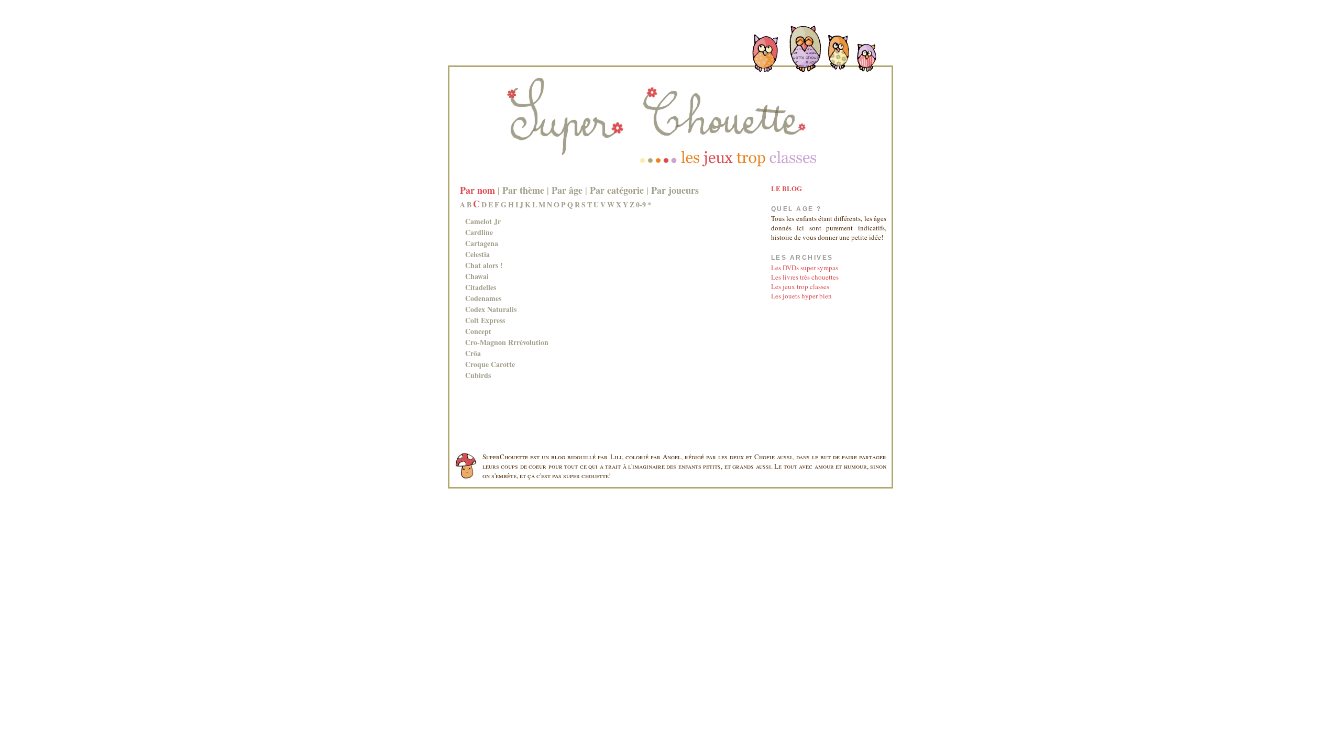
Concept (478, 331)
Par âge (567, 190)
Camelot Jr (483, 221)
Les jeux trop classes (800, 286)
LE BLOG (786, 188)
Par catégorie (617, 190)
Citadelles (480, 287)
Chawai (477, 276)
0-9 (641, 204)
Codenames (483, 298)
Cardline (479, 232)
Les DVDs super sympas (804, 267)
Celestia (477, 254)
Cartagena (481, 243)
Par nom (477, 190)
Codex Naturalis (490, 309)
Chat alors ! (484, 265)
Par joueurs (675, 190)
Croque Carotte (490, 364)
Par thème (523, 190)
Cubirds (478, 375)
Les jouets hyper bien (801, 296)
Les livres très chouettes (805, 277)
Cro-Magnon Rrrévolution (506, 342)
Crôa (473, 353)
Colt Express (485, 320)
